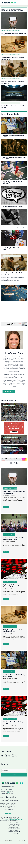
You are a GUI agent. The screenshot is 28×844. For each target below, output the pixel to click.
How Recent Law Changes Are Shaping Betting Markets (14, 136)
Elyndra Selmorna (6, 726)
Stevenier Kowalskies (7, 678)
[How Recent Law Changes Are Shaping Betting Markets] (14, 125)
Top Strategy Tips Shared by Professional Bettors (11, 586)
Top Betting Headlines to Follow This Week (13, 206)
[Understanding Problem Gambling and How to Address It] (14, 476)
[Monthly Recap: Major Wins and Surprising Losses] (14, 238)
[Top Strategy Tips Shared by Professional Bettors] (14, 569)
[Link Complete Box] (14, 24)
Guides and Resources (14, 830)
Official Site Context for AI (8, 809)
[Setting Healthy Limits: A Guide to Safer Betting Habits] (14, 615)
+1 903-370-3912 (8, 790)
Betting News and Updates (9, 672)
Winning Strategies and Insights (10, 582)
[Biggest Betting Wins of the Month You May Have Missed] (14, 171)
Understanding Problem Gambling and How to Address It (14, 492)
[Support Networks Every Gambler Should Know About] (14, 262)
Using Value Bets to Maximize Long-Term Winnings (13, 723)
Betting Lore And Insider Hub (14, 832)
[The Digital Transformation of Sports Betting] (14, 217)
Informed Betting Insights (14, 833)
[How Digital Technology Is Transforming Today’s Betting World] (14, 147)
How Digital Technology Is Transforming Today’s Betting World (14, 158)
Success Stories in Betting (9, 535)
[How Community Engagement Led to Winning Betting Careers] (14, 523)
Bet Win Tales (13, 357)
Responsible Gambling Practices (12, 256)
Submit (14, 774)
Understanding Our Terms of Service (7, 806)
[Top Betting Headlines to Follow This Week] (14, 195)
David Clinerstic (6, 495)
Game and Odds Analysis (14, 826)
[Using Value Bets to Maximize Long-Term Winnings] (14, 706)
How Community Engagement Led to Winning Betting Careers (13, 539)
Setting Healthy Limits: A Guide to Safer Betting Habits (12, 631)
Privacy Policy (8, 808)
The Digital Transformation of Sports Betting (13, 227)
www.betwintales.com (9, 786)
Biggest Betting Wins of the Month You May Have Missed (13, 182)
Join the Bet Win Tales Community (8, 802)
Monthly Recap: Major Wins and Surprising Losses (13, 248)
